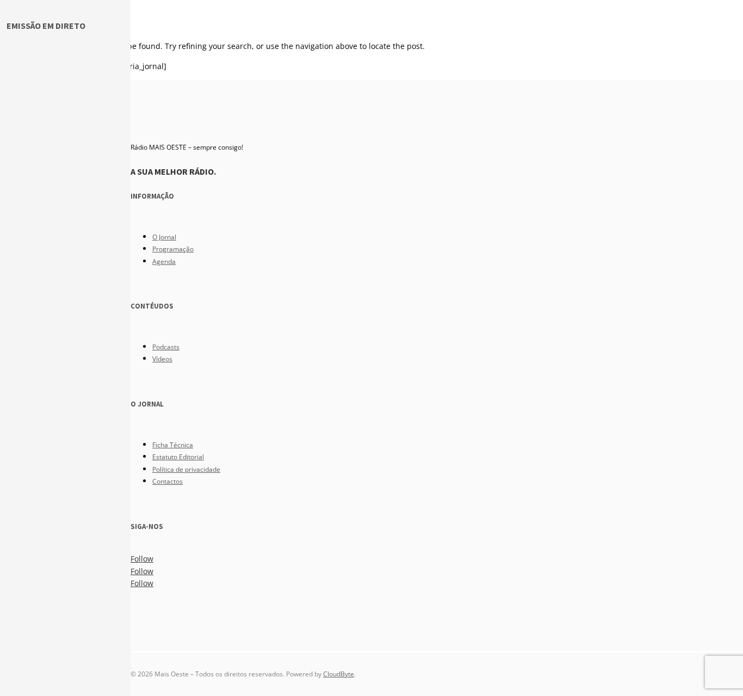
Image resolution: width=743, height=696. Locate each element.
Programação (173, 249)
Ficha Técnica (172, 444)
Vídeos (162, 359)
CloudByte (338, 674)
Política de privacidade (186, 469)
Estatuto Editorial (178, 456)
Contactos (167, 481)
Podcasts (165, 347)
